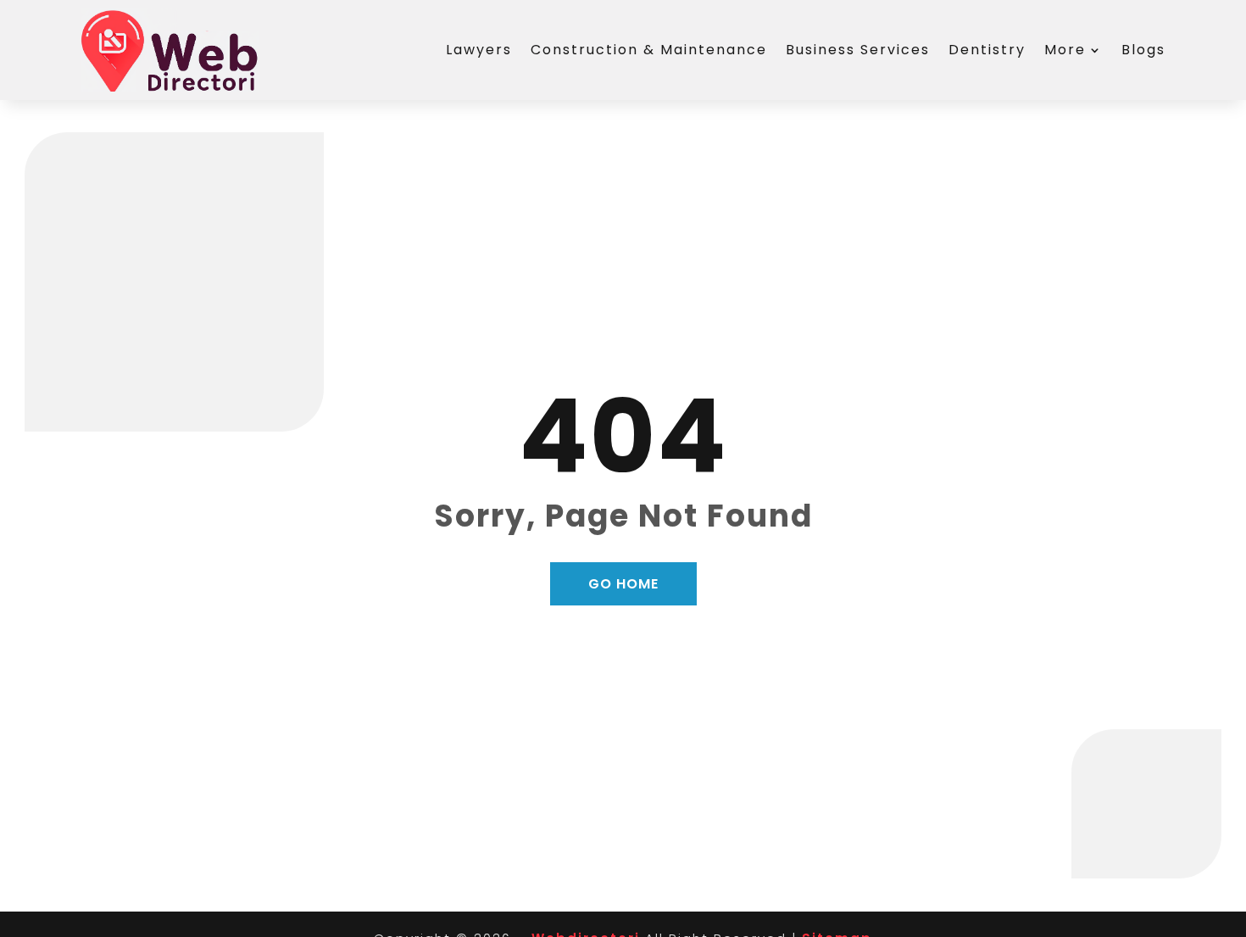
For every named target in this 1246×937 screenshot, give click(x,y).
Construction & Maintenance (649, 49)
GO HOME (623, 584)
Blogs (1143, 49)
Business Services (858, 49)
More (1065, 49)
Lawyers (479, 49)
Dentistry (987, 49)
